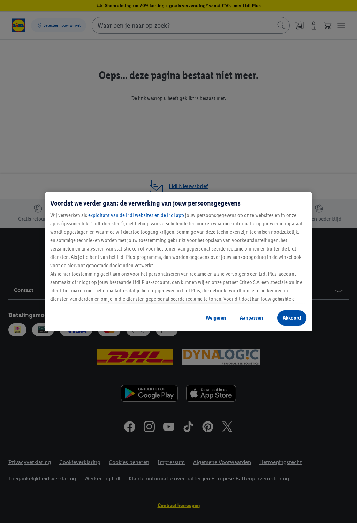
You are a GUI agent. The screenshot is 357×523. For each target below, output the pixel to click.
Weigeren (216, 317)
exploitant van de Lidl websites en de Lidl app (136, 215)
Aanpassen (251, 317)
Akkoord (292, 317)
